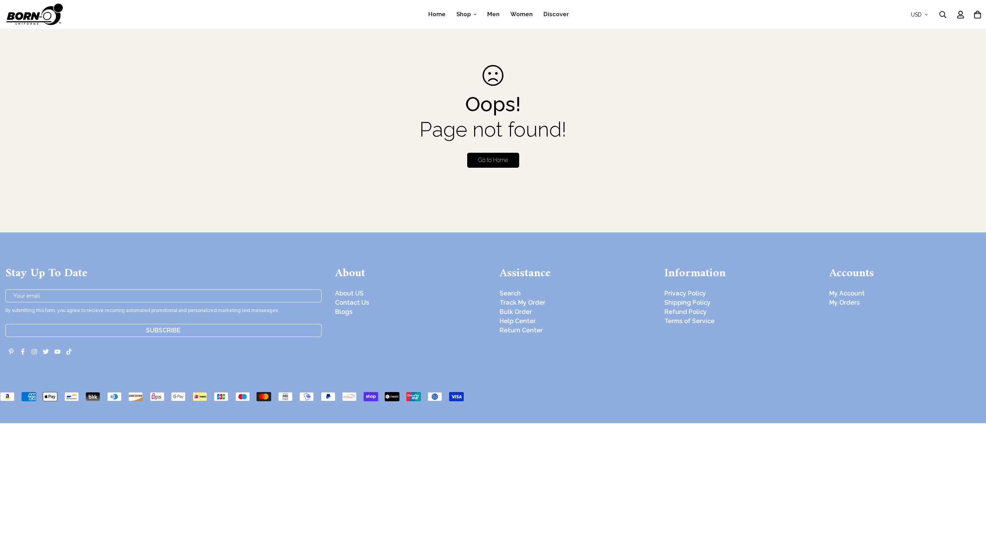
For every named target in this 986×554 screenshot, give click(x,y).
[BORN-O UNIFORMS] (34, 14)
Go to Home (493, 160)
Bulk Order (516, 311)
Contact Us (352, 302)
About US (349, 293)
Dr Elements (49, 418)
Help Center (518, 321)
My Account (847, 293)
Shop (463, 14)
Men (493, 14)
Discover (556, 14)
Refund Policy (685, 311)
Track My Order (522, 302)
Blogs (343, 311)
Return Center (521, 330)
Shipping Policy (687, 302)
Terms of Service (689, 321)
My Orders (844, 302)
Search (510, 293)
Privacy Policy (685, 293)
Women (521, 14)
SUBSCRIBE (163, 330)
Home (437, 14)
